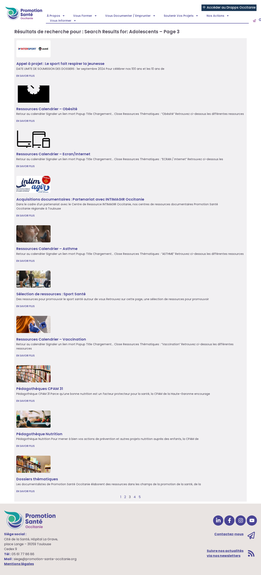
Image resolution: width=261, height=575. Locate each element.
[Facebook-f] (229, 520)
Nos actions (215, 16)
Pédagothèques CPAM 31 (39, 388)
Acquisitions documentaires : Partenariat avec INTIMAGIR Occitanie (80, 199)
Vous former (82, 16)
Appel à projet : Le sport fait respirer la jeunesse (60, 63)
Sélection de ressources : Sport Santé (51, 293)
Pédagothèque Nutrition (39, 433)
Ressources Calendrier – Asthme (46, 248)
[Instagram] (241, 520)
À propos (53, 16)
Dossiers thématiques (37, 479)
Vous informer (60, 21)
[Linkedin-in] (218, 520)
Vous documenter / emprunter (128, 16)
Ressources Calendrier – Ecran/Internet (53, 154)
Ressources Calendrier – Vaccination (51, 339)
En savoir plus (25, 76)
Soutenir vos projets (179, 16)
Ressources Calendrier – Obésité (46, 108)
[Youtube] (252, 520)
